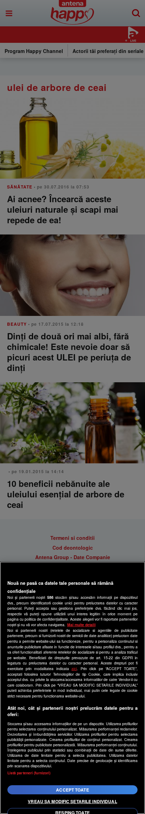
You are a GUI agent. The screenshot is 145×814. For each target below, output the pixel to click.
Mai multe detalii (81, 624)
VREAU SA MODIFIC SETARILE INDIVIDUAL (72, 801)
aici (74, 668)
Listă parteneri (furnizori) (29, 772)
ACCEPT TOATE (72, 790)
